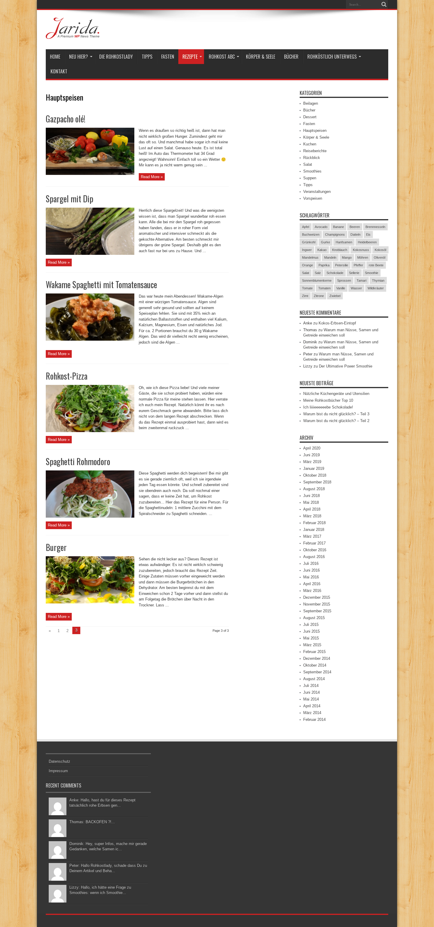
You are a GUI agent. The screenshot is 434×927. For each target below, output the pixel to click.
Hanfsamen (344, 242)
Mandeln (330, 257)
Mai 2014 (311, 699)
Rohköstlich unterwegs (332, 56)
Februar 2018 (314, 523)
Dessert (309, 117)
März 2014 (312, 713)
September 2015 (317, 611)
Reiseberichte (315, 151)
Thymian (378, 280)
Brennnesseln (375, 227)
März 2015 (312, 645)
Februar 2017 (314, 543)
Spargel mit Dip (69, 199)
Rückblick (311, 157)
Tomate (307, 288)
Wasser (356, 288)
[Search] (383, 4)
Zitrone (319, 296)
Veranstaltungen (317, 191)
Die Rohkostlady (116, 56)
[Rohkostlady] (72, 34)
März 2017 (312, 536)
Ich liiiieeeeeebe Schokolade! (328, 407)
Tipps (147, 56)
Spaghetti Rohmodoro (78, 461)
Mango (347, 257)
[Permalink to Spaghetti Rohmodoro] (90, 516)
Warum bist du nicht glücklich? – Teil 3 (336, 414)
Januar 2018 (313, 529)
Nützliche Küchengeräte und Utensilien (336, 393)
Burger (56, 547)
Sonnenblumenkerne (317, 280)
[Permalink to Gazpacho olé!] (90, 173)
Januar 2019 (313, 468)
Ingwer (307, 250)
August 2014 (314, 679)
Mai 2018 (311, 502)
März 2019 (312, 462)
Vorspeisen (312, 198)
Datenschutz (59, 761)
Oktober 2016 (314, 550)
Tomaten (324, 288)
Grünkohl (308, 242)
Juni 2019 (311, 455)
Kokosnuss (361, 250)
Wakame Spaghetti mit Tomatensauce (101, 284)
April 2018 (311, 509)
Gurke (325, 242)
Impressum (58, 771)
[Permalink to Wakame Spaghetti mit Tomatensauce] (90, 339)
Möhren (362, 257)
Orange (307, 265)
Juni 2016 (311, 570)
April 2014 (311, 706)
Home (55, 56)
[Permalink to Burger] (90, 602)
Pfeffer (358, 265)
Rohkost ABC (222, 56)
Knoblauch (339, 250)
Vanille (340, 288)
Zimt (305, 296)
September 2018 (317, 482)
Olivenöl (379, 257)
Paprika (324, 265)
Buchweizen (310, 234)
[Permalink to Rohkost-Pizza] (90, 431)
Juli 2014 (311, 685)
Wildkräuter (376, 288)
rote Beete (376, 265)
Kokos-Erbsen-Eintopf (337, 323)
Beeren (355, 227)
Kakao (322, 250)
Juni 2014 (311, 692)
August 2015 (314, 618)
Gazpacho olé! (65, 119)
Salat (307, 164)
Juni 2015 (311, 631)
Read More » (152, 177)
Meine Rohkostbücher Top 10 (328, 400)
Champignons (335, 234)
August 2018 (314, 489)
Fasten (167, 56)
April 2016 (311, 584)
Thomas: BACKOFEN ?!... (92, 822)
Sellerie (354, 273)
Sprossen (344, 280)
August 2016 (314, 556)
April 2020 (311, 448)
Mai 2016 (311, 577)
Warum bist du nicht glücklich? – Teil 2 (336, 421)
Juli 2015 (311, 624)
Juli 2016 (311, 563)
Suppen (309, 178)
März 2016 (312, 590)
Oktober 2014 (314, 665)
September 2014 (317, 672)
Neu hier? (78, 56)
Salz (318, 273)
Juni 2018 (311, 495)
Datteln (355, 234)
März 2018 (312, 516)
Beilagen (310, 103)
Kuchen (309, 144)
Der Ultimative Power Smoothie (345, 366)
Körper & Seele (260, 56)
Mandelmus (310, 257)
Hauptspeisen (315, 130)
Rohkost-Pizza (66, 376)
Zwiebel (334, 296)
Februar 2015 (314, 651)
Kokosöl (380, 250)
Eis (368, 234)
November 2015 (316, 604)
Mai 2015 (311, 638)
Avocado (321, 227)
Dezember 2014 (316, 658)
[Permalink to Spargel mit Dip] (90, 253)
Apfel (305, 227)
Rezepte (190, 56)
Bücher (291, 56)
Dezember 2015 (316, 597)
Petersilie (341, 265)
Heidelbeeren (367, 242)
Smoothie (371, 273)
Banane (338, 227)
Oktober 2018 (314, 475)
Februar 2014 (314, 719)
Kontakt (58, 71)
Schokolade (335, 273)
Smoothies (312, 171)
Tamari (361, 280)
